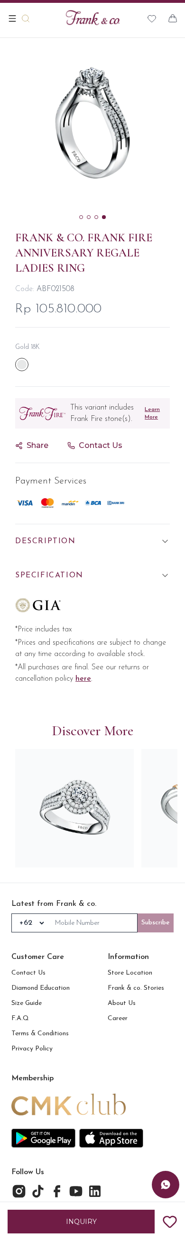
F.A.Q (20, 1018)
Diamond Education (40, 988)
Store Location (130, 972)
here (83, 679)
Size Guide (26, 1003)
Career (118, 1018)
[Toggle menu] (12, 18)
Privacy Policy (32, 1048)
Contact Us (28, 972)
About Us (122, 1003)
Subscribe (155, 922)
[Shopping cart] (172, 18)
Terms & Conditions (40, 1033)
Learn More (152, 413)
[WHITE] (21, 364)
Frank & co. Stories (136, 988)
